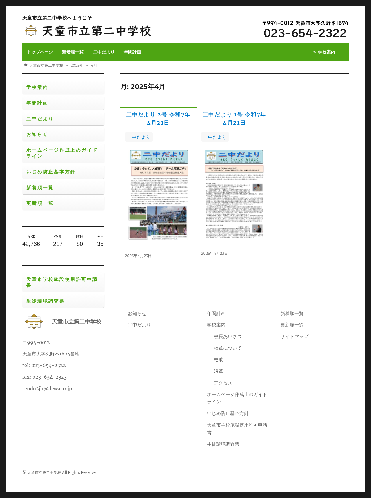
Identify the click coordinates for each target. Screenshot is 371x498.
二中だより (104, 52)
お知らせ (37, 134)
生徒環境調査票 (45, 301)
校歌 (218, 359)
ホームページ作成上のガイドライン (62, 153)
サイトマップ (294, 336)
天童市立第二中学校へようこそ (57, 18)
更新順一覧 (40, 203)
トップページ (40, 52)
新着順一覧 (73, 52)
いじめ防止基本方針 (51, 172)
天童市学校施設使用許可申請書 (62, 282)
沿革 (218, 371)
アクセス (223, 383)
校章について (228, 348)
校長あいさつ (228, 336)
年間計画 (132, 52)
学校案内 (326, 52)
